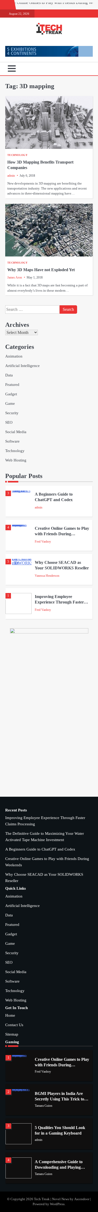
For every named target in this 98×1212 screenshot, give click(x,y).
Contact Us (14, 1025)
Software (12, 441)
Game (10, 403)
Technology (17, 155)
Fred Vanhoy (43, 541)
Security (12, 413)
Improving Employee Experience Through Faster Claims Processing (59, 602)
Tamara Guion (43, 1106)
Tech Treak (42, 1199)
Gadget (11, 394)
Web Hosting (15, 460)
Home (10, 1015)
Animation (13, 356)
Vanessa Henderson (47, 576)
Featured (12, 384)
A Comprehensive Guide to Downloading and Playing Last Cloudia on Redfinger (59, 1167)
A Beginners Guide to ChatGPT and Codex (40, 849)
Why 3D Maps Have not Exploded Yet (41, 269)
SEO (9, 422)
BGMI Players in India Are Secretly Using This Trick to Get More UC (59, 1098)
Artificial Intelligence (22, 366)
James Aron (14, 277)
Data (9, 375)
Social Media (15, 432)
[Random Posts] (81, 69)
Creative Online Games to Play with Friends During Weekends (62, 533)
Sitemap (11, 1034)
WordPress (57, 1204)
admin (11, 175)
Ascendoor (81, 1199)
